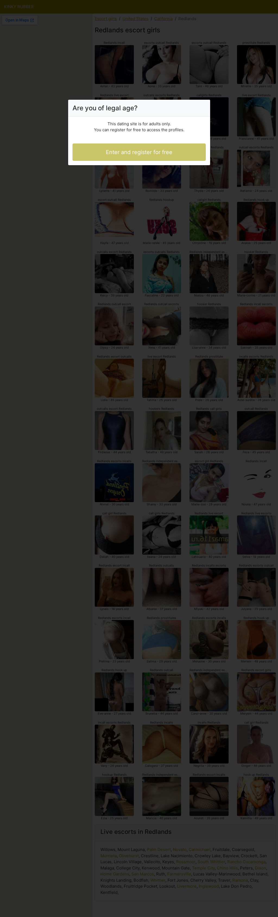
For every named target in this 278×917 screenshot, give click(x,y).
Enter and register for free (139, 152)
